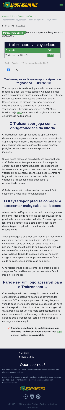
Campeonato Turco (26, 16)
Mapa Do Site (27, 357)
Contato (25, 353)
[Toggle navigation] (61, 5)
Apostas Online (8, 16)
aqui (19, 112)
